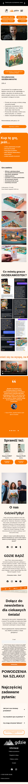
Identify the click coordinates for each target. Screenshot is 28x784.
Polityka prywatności (14, 751)
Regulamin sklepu (14, 755)
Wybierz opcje (7, 462)
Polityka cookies (14, 759)
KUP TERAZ (6, 37)
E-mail (14, 639)
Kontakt (14, 763)
